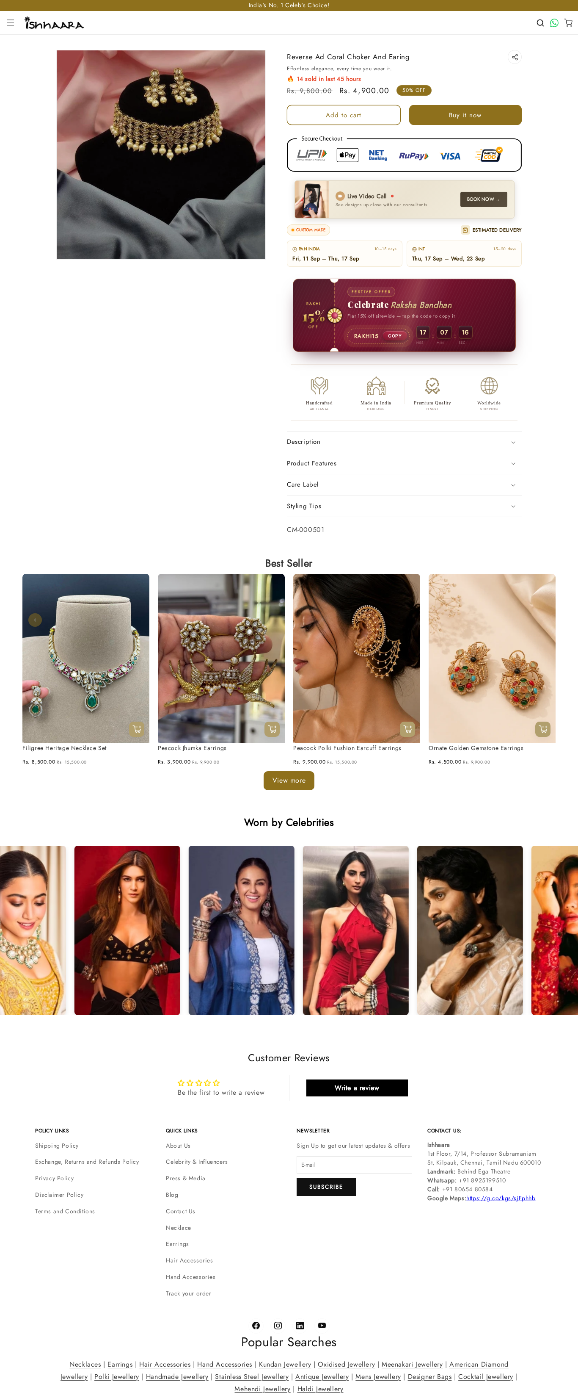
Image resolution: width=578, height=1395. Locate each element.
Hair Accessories (189, 1260)
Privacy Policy (54, 1178)
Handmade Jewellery (177, 1376)
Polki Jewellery (116, 1376)
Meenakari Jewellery (412, 1364)
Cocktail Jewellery (485, 1376)
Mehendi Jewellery (262, 1388)
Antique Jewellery (322, 1376)
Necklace (178, 1227)
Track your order (189, 1293)
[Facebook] (256, 1326)
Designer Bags (430, 1376)
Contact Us (180, 1211)
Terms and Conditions (65, 1211)
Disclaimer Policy (59, 1194)
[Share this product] (515, 57)
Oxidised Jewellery (346, 1364)
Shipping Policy (57, 1145)
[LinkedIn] (300, 1326)
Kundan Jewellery (285, 1364)
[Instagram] (278, 1326)
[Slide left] (35, 620)
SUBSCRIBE (326, 1187)
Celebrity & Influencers (197, 1161)
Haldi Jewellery (320, 1388)
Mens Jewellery (378, 1376)
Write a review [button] (357, 1088)
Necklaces (85, 1364)
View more (289, 780)
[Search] (540, 23)
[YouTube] (322, 1326)
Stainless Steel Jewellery (252, 1376)
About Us (178, 1145)
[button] (10, 23)
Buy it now (465, 115)
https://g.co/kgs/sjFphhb (500, 1198)
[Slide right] (543, 620)
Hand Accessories (191, 1277)
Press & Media (186, 1178)
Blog (172, 1194)
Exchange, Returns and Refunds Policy (87, 1161)
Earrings (177, 1244)
